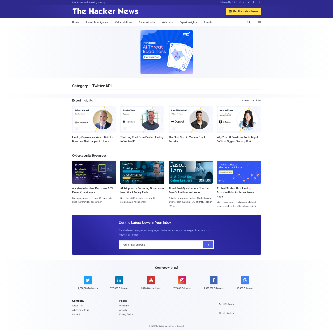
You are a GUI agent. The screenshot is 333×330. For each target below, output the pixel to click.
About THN (77, 305)
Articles (257, 100)
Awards (208, 22)
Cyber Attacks (147, 22)
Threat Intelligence (97, 22)
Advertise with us (80, 310)
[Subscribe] (208, 244)
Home (75, 22)
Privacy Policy (126, 314)
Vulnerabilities (123, 22)
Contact (76, 314)
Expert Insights (188, 22)
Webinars (167, 22)
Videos (245, 100)
